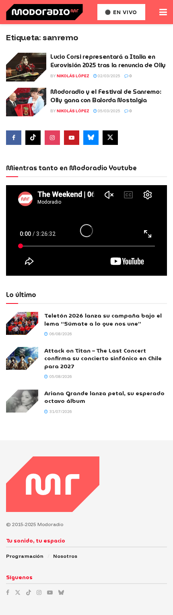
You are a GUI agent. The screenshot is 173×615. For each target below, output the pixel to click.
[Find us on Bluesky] (91, 137)
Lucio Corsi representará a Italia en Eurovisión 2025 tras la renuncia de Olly (108, 61)
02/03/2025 (108, 75)
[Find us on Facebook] (13, 137)
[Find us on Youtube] (71, 137)
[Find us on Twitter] (110, 137)
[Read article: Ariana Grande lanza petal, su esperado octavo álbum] (22, 401)
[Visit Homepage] (44, 12)
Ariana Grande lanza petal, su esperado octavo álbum (104, 397)
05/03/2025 (108, 111)
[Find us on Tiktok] (33, 137)
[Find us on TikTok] (28, 592)
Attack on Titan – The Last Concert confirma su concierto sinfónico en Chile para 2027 (103, 358)
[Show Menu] (163, 12)
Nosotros (65, 556)
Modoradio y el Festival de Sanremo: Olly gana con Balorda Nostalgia (105, 96)
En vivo (124, 12)
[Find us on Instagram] (52, 137)
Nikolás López (73, 75)
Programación (24, 556)
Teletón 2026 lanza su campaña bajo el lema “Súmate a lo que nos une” (103, 319)
